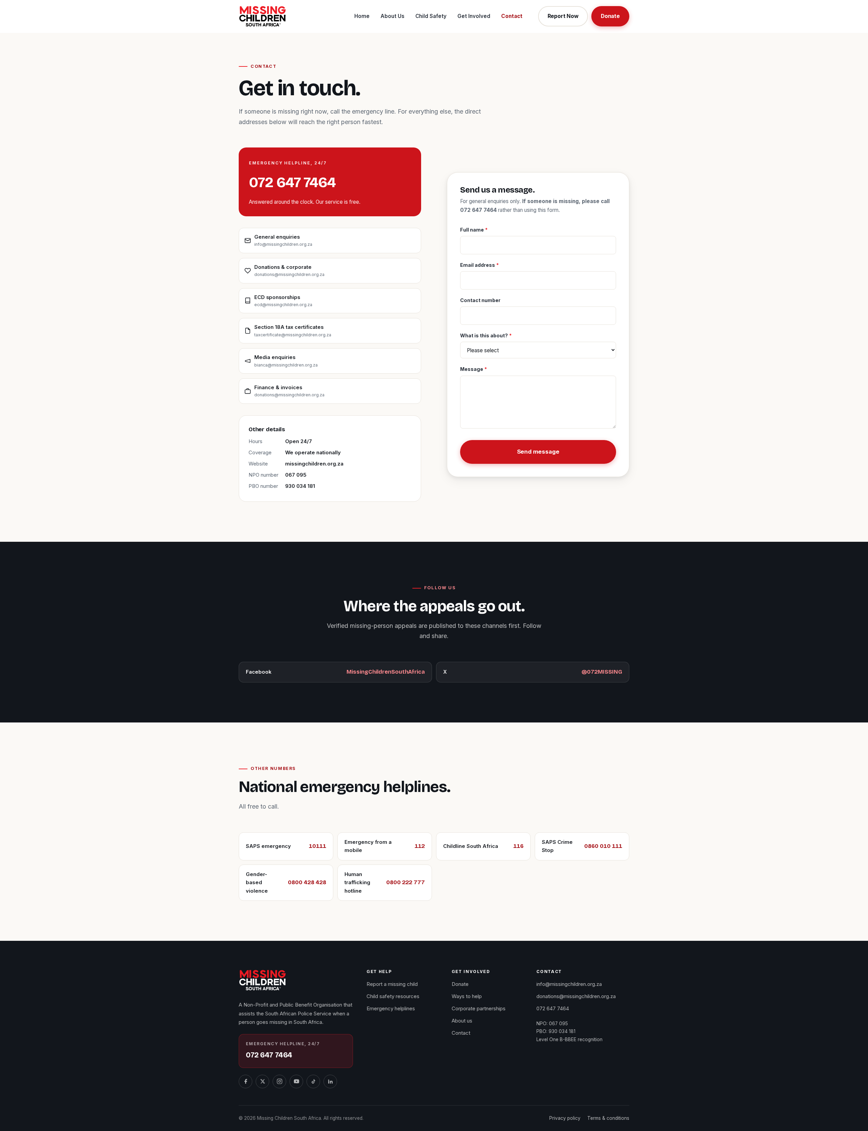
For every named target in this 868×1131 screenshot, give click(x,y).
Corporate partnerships (479, 1008)
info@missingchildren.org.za (569, 984)
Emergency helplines (391, 1008)
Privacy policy (564, 1118)
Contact (511, 16)
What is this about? (486, 335)
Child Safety (431, 16)
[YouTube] (296, 1081)
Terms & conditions (608, 1118)
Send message (538, 451)
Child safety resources (393, 996)
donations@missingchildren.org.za (576, 996)
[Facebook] (245, 1081)
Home (362, 16)
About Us (392, 16)
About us (462, 1020)
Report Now (563, 16)
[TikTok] (313, 1081)
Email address (479, 265)
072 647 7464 (292, 182)
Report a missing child (392, 984)
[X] (262, 1081)
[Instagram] (279, 1081)
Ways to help (467, 996)
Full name (474, 230)
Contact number (480, 300)
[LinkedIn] (330, 1081)
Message (473, 369)
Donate (610, 16)
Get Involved (473, 16)
